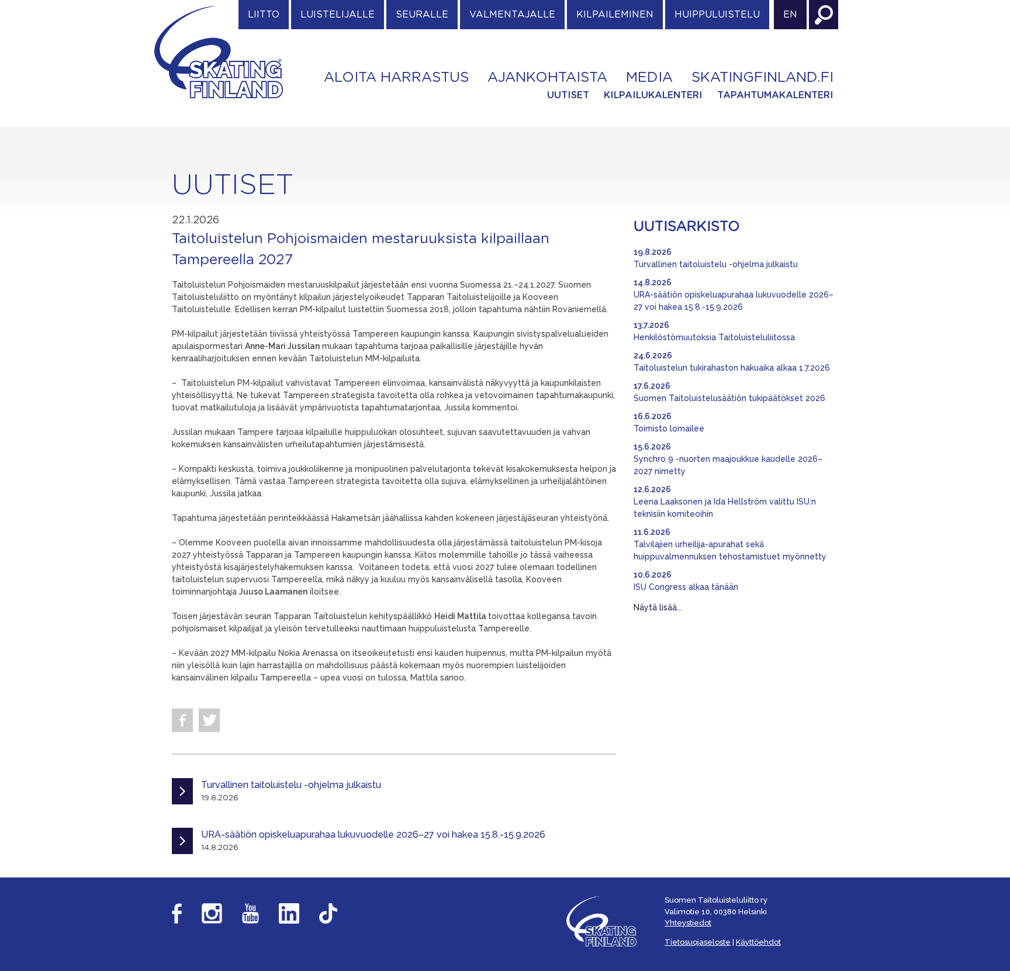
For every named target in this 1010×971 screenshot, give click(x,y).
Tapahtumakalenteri (775, 95)
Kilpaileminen (614, 14)
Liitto (263, 14)
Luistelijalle (337, 14)
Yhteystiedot (688, 922)
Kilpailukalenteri (653, 95)
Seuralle (422, 14)
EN (790, 14)
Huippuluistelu (717, 14)
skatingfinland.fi (762, 78)
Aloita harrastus (396, 78)
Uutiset (568, 95)
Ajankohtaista (547, 78)
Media (649, 78)
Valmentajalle (512, 14)
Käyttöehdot (758, 942)
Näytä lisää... (658, 607)
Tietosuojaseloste (698, 942)
